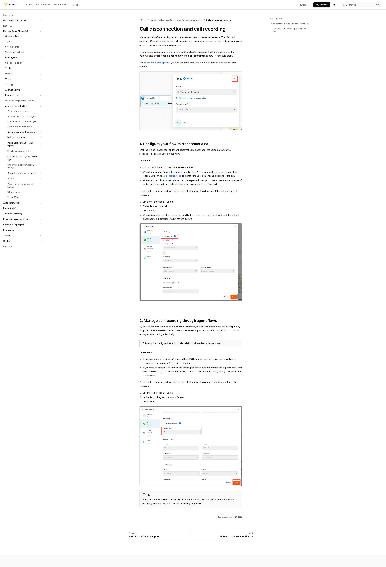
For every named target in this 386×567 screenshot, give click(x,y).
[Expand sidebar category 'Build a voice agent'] (41, 137)
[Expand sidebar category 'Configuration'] (41, 36)
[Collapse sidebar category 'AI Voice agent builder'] (41, 106)
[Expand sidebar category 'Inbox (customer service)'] (41, 219)
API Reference (43, 4)
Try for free (322, 4)
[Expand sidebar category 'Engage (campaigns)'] (41, 224)
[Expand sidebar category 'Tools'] (41, 68)
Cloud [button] (75, 5)
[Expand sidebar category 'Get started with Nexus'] (41, 20)
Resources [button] (301, 5)
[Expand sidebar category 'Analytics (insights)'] (41, 213)
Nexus (29, 4)
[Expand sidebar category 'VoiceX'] (41, 178)
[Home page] (141, 20)
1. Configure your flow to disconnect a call (290, 24)
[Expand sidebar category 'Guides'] (41, 241)
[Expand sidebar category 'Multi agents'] (41, 57)
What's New (60, 4)
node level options (160, 62)
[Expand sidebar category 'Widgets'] (41, 73)
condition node (173, 175)
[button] (23, 95)
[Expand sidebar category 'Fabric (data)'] (41, 208)
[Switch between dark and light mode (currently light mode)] (334, 4)
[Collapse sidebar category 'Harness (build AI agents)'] (41, 31)
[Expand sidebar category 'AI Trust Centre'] (41, 89)
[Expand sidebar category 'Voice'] (41, 79)
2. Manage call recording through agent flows (289, 30)
